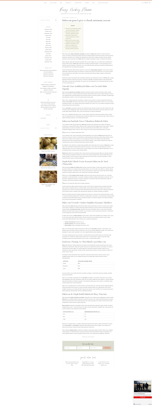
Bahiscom (102, 71)
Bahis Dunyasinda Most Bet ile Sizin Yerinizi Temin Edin (72, 363)
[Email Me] (148, 1)
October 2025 (48, 31)
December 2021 (48, 57)
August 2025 (48, 35)
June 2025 (48, 39)
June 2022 (48, 53)
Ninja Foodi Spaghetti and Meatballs (48, 185)
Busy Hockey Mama (76, 10)
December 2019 (48, 61)
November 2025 (48, 29)
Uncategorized (65, 17)
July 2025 (48, 37)
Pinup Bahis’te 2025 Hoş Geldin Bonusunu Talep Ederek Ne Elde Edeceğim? (88, 363)
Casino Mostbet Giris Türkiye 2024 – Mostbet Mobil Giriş (104, 363)
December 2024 (48, 51)
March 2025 (48, 45)
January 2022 (48, 55)
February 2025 (48, 47)
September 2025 (48, 33)
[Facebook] (142, 1)
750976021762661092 (48, 74)
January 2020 (48, 59)
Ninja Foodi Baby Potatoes (48, 151)
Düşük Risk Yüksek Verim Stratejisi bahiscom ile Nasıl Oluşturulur (72, 37)
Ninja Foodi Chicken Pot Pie (48, 168)
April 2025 (48, 43)
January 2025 (48, 49)
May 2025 (48, 41)
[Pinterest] (144, 1)
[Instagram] (146, 1)
